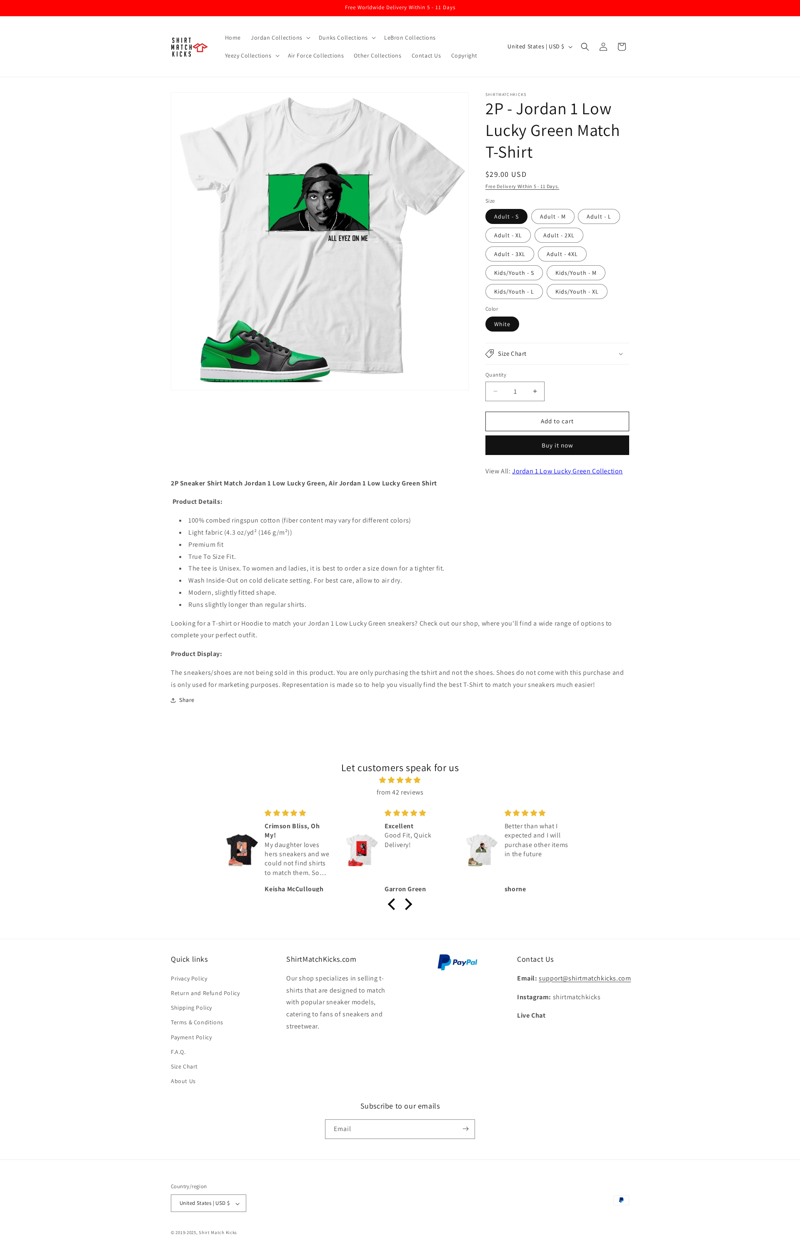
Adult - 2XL (559, 235)
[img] (400, 780)
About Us (183, 1081)
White (502, 324)
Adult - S (506, 216)
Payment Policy (191, 1037)
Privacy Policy (189, 978)
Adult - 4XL (562, 254)
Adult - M (553, 216)
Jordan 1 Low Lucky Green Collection (567, 471)
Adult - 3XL (509, 254)
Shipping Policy (191, 1007)
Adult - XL (508, 235)
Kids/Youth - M (576, 273)
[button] (280, 37)
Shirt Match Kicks (218, 1233)
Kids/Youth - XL (577, 291)
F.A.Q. (178, 1051)
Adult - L (599, 216)
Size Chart (184, 1066)
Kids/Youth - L (514, 291)
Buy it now (557, 445)
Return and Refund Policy (205, 992)
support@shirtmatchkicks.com (585, 977)
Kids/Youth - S (514, 273)
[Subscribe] (465, 1129)
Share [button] (187, 700)
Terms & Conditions (197, 1022)
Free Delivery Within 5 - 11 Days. (522, 186)
